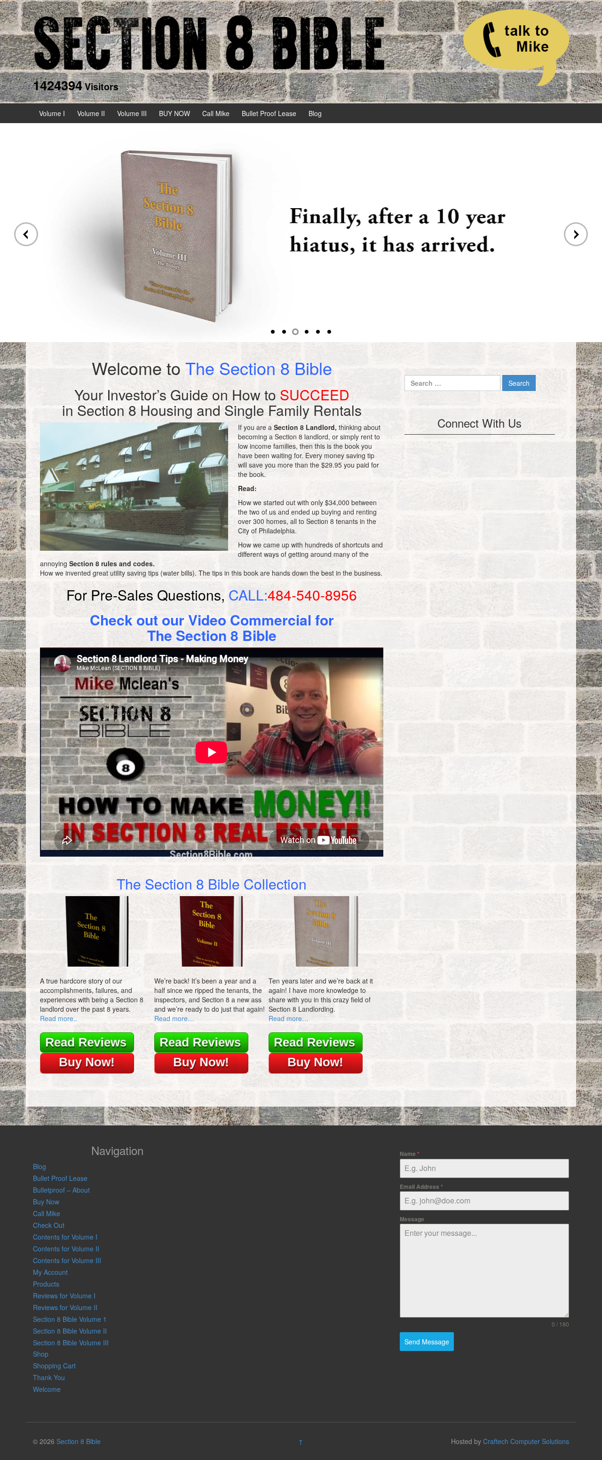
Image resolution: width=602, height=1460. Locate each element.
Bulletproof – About (61, 1190)
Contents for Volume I (65, 1236)
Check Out (48, 1225)
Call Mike (216, 113)
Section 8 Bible (78, 1441)
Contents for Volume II (66, 1248)
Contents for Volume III (67, 1260)
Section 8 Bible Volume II (70, 1330)
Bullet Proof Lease (269, 113)
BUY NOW (174, 113)
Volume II (91, 113)
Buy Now (46, 1201)
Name (410, 1153)
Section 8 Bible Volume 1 (70, 1319)
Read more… (174, 1018)
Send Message (426, 1341)
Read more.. (58, 1018)
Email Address (421, 1186)
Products (46, 1283)
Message (412, 1219)
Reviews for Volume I (64, 1295)
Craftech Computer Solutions (526, 1441)
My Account (50, 1272)
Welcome (47, 1389)
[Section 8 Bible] (209, 41)
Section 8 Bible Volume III (71, 1342)
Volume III (132, 113)
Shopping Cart (54, 1365)
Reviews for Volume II (65, 1307)
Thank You (49, 1377)
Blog (315, 113)
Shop (40, 1354)
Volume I (52, 113)
